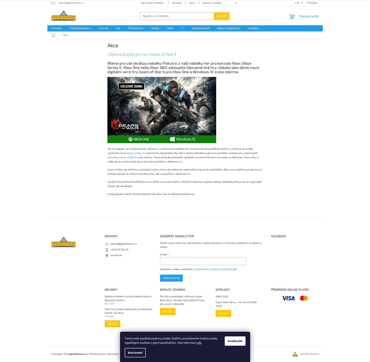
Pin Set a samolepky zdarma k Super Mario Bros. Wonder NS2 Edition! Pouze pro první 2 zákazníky (182, 300)
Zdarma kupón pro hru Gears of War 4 (141, 54)
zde (199, 343)
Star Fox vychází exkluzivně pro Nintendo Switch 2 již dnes (128, 311)
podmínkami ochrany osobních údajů (216, 269)
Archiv (112, 323)
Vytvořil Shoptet (309, 354)
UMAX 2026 (222, 296)
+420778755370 (119, 250)
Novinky (177, 3)
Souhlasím (235, 341)
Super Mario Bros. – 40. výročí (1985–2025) (237, 304)
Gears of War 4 (135, 153)
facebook (116, 255)
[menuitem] (56, 28)
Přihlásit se (171, 278)
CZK (297, 3)
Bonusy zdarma (212, 3)
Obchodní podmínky (152, 3)
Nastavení (135, 353)
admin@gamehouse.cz (124, 244)
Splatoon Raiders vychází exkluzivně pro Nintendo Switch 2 (128, 298)
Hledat (221, 16)
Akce (192, 3)
